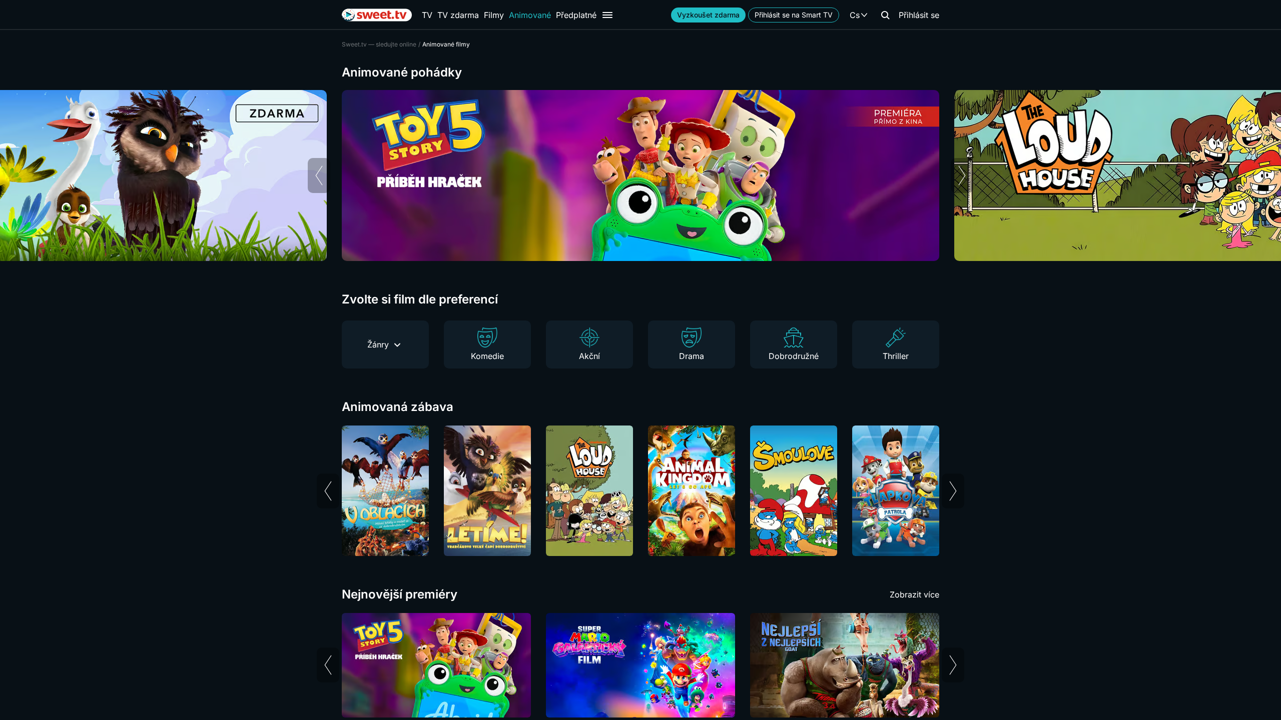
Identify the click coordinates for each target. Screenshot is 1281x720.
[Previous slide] (319, 175)
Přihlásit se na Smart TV (794, 14)
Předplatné (576, 15)
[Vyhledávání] (885, 15)
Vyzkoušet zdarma (708, 14)
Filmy (494, 15)
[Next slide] (962, 175)
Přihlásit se (919, 15)
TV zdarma (458, 15)
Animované (530, 15)
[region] (640, 175)
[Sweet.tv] (377, 15)
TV (427, 15)
